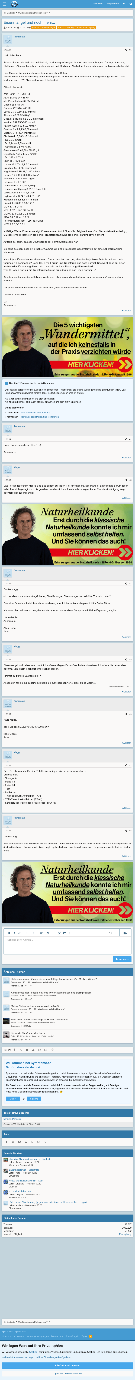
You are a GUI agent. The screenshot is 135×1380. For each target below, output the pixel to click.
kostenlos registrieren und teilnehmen (40, 417)
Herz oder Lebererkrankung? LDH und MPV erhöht (39, 1019)
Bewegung (14, 1176)
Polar (13, 1036)
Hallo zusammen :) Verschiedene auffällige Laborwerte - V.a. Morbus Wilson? (54, 979)
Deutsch (22, 1331)
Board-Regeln (72, 1336)
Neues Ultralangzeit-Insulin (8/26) (26, 1180)
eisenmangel (48, 27)
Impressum (19, 1336)
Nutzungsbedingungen (38, 1336)
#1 (130, 50)
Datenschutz (57, 1336)
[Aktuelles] (123, 4)
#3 (130, 480)
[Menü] (4, 4)
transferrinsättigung (86, 27)
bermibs (7, 1119)
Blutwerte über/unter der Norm (28, 1033)
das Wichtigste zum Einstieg (35, 412)
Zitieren (127, 310)
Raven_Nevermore (19, 1009)
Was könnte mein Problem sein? (45, 982)
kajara (13, 1023)
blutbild (35, 27)
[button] (8, 933)
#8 (130, 831)
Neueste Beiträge (13, 1153)
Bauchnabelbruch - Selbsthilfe (24, 1169)
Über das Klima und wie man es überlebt (29, 1159)
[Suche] (130, 4)
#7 (130, 765)
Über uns (6, 1336)
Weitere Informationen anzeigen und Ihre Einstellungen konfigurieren (36, 1357)
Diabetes (13, 1187)
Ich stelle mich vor (17, 1197)
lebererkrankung (66, 27)
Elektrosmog (15, 1208)
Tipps (84, 1336)
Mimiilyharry (125, 1234)
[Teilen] (126, 50)
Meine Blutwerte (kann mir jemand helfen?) (35, 1006)
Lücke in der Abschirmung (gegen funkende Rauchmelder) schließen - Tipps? (48, 1202)
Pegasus (16, 1119)
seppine (14, 996)
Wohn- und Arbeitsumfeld (21, 1165)
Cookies (9, 1331)
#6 (130, 714)
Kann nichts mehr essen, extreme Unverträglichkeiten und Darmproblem (51, 992)
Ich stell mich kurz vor (20, 1191)
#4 (130, 584)
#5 (130, 659)
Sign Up (34, 1099)
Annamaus (11, 27)
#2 (130, 439)
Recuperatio (16, 982)
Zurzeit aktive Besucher (16, 1112)
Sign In (12, 1099)
